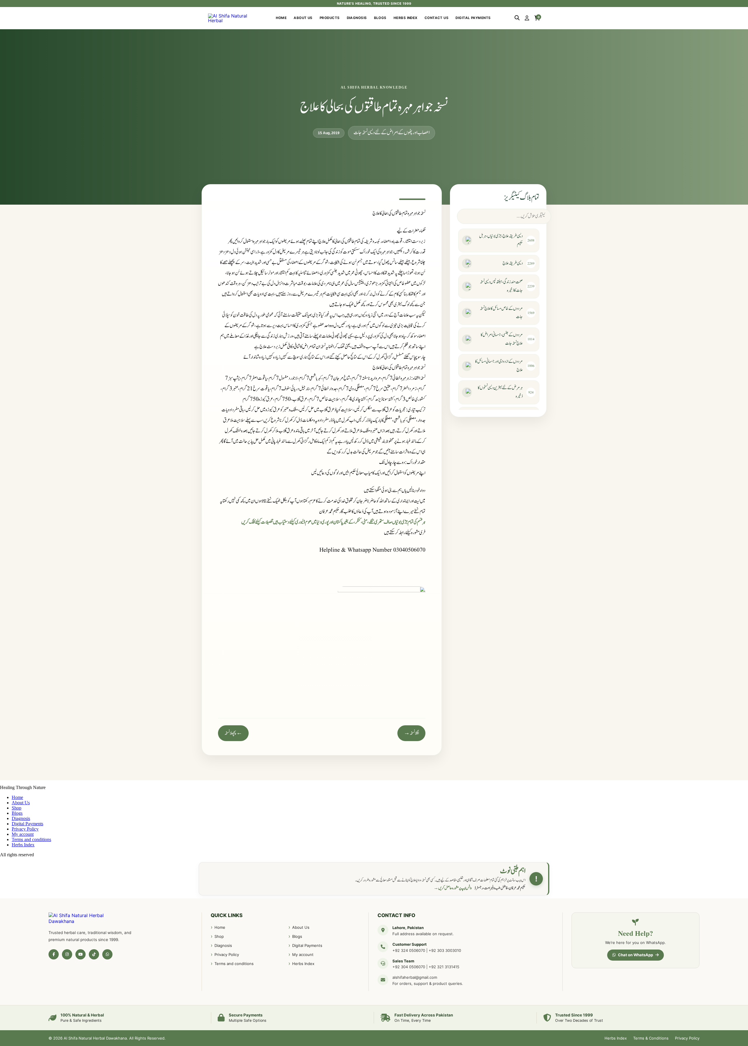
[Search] (517, 18)
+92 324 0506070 (408, 950)
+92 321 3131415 (444, 966)
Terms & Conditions (651, 1038)
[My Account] (527, 18)
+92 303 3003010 (445, 950)
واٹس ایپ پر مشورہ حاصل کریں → (453, 888)
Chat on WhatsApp (635, 954)
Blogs (380, 18)
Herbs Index (406, 18)
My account (23, 834)
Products (330, 18)
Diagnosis (357, 18)
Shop (16, 807)
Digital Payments (473, 18)
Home (281, 18)
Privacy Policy (25, 828)
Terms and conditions (31, 839)
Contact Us (437, 18)
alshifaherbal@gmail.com (414, 977)
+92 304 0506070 (408, 966)
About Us (303, 18)
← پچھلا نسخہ (233, 733)
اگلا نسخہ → (411, 733)
